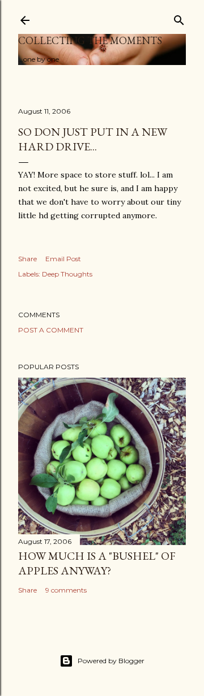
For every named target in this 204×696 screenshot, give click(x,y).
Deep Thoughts (67, 274)
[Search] (179, 18)
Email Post (63, 258)
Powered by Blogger (111, 660)
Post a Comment (50, 330)
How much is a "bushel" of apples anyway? (97, 563)
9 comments (66, 590)
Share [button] (27, 258)
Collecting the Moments (90, 40)
